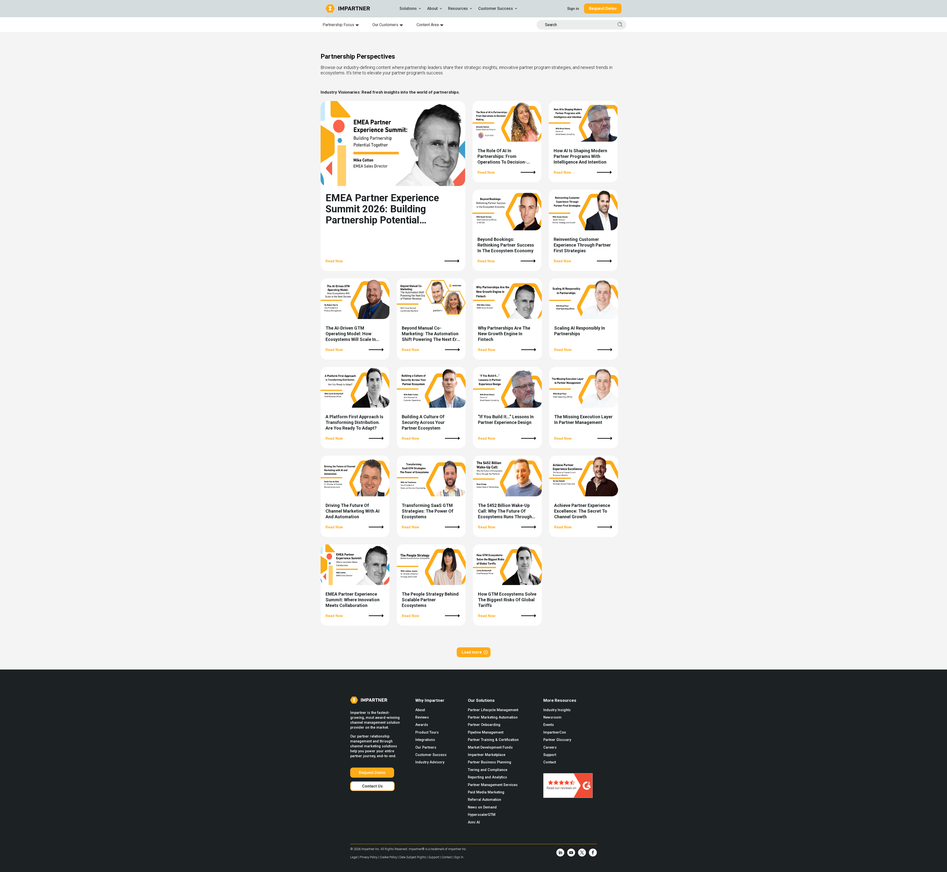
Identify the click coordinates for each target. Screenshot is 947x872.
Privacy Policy (369, 857)
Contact (549, 762)
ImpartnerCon (554, 732)
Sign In (458, 857)
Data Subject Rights (413, 857)
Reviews (422, 717)
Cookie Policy (389, 857)
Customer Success (431, 755)
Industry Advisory (429, 762)
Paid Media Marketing (486, 792)
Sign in (573, 8)
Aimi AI (474, 822)
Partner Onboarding (484, 725)
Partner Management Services (493, 785)
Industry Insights (557, 710)
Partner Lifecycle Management (493, 710)
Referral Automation (484, 800)
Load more (472, 652)
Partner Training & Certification (493, 740)
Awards (421, 725)
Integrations (425, 740)
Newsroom (552, 717)
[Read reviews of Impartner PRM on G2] (568, 796)
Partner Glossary (557, 740)
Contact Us (372, 786)
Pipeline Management (485, 732)
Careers (550, 747)
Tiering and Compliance (487, 770)
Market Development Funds (490, 747)
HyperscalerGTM (481, 815)
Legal (354, 857)
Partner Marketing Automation (493, 717)
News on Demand (482, 807)
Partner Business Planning (489, 762)
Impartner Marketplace (486, 755)
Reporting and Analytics (487, 777)
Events (548, 725)
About (420, 710)
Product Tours (427, 732)
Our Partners (425, 747)
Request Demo (603, 8)
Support (549, 755)
